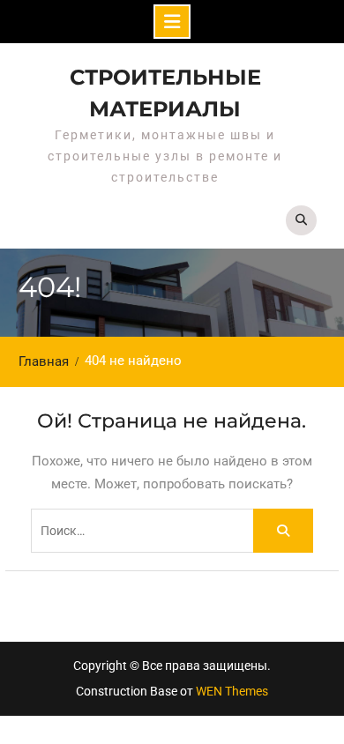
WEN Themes (232, 691)
